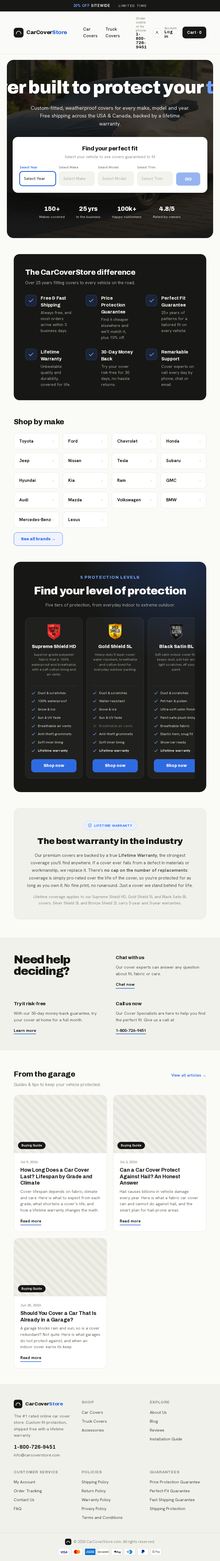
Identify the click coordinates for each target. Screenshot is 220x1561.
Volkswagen (134, 500)
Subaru (183, 461)
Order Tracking (28, 1490)
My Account (24, 1482)
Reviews (157, 1430)
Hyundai (36, 480)
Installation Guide (166, 1439)
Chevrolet (134, 441)
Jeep (36, 461)
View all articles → (188, 1075)
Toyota (36, 441)
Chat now (125, 984)
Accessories (93, 1430)
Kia (85, 480)
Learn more (25, 1030)
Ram (134, 480)
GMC (183, 480)
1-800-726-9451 (131, 1030)
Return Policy (94, 1490)
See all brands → (38, 539)
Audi (36, 500)
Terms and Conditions (102, 1517)
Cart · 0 (194, 32)
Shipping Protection (167, 1508)
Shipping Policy (95, 1482)
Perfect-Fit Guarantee (170, 1490)
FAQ (17, 1508)
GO (188, 179)
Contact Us (24, 1499)
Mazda (85, 500)
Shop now (54, 765)
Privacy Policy (94, 1508)
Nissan (85, 461)
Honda (183, 441)
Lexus (85, 520)
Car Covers (90, 32)
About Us (158, 1412)
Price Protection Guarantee (175, 1482)
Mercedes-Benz (36, 520)
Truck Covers (112, 32)
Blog (154, 1421)
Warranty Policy (96, 1499)
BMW (183, 500)
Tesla (134, 461)
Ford (85, 441)
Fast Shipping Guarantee (172, 1499)
